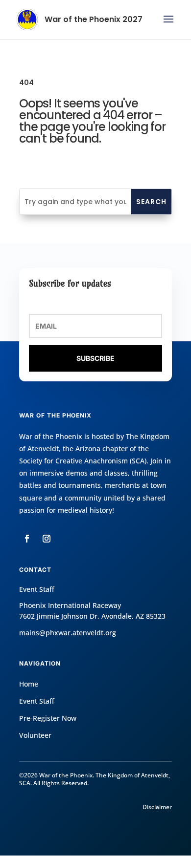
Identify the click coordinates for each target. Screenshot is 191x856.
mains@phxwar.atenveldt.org (67, 632)
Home (28, 684)
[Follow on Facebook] (27, 538)
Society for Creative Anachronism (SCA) (82, 460)
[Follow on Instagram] (46, 538)
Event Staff (36, 701)
